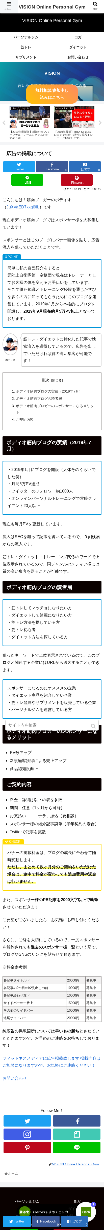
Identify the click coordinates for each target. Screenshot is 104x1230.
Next (100, 123)
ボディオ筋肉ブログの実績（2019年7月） (49, 391)
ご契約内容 (25, 420)
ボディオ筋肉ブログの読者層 (39, 399)
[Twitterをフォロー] (27, 1121)
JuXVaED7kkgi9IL (23, 207)
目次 (45, 380)
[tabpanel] (29, 122)
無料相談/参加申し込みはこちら (52, 94)
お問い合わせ (15, 1078)
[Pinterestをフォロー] (27, 1147)
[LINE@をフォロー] (76, 1147)
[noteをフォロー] (76, 1134)
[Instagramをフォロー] (27, 1134)
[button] (94, 726)
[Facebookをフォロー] (76, 1121)
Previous (3, 123)
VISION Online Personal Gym (52, 7)
